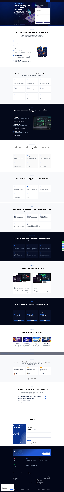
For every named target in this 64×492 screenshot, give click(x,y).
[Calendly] (63, 245)
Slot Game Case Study (46, 476)
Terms (6, 488)
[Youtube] (17, 452)
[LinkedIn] (22, 442)
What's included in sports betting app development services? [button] (26, 398)
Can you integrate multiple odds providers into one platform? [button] (26, 413)
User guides (48, 489)
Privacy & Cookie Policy (4, 488)
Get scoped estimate (19, 320)
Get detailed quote (32, 320)
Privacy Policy (14, 479)
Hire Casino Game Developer (39, 482)
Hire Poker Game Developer (39, 483)
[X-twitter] (15, 452)
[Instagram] (20, 442)
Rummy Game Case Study (47, 477)
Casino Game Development (32, 474)
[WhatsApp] (63, 242)
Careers (14, 477)
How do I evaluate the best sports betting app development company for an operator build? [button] (30, 396)
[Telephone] (63, 250)
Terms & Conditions (15, 478)
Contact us (45, 320)
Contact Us (14, 476)
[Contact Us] (63, 247)
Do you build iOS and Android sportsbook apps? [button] (24, 400)
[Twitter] (18, 442)
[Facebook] (16, 442)
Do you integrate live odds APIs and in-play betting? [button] (25, 402)
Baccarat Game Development (32, 481)
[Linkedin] (18, 452)
